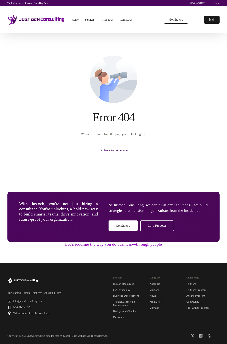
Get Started (176, 19)
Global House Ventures (74, 336)
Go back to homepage (113, 150)
